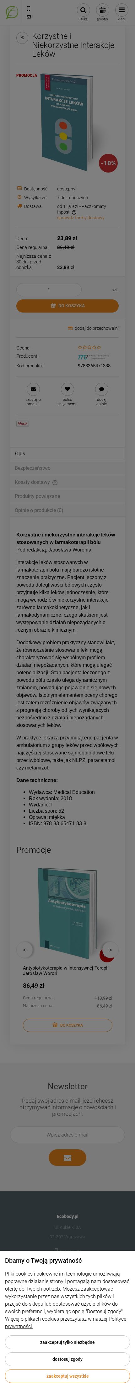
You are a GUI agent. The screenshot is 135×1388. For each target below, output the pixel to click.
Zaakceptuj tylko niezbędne (67, 1342)
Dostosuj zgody (67, 1359)
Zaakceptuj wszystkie (67, 1376)
